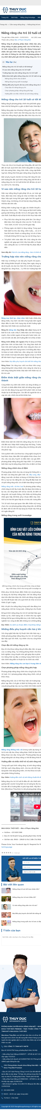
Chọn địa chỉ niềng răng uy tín (15, 87)
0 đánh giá (16, 853)
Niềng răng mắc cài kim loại (12, 486)
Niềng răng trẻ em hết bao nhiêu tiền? (25, 889)
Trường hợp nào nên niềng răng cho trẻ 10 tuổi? (20, 73)
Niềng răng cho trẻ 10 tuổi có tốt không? (17, 67)
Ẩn (15, 62)
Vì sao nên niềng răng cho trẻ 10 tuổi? (16, 70)
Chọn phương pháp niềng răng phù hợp (19, 90)
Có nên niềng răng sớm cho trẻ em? (24, 905)
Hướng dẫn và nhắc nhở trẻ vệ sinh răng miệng (21, 94)
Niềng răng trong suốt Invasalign (16, 82)
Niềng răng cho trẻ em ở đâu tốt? (24, 897)
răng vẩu (12, 330)
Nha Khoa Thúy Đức (13, 10)
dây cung (32, 475)
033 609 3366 (9, 1090)
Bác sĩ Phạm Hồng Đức (23, 40)
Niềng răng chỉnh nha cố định (15, 78)
